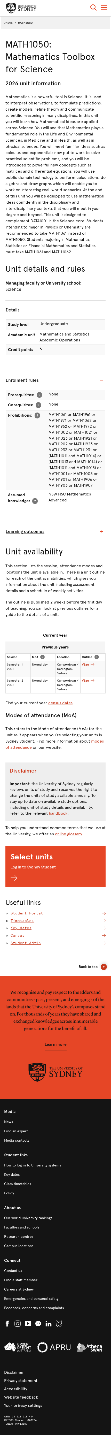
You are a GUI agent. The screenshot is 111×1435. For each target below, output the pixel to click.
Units (8, 23)
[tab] (55, 310)
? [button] (39, 395)
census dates (60, 702)
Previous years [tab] (55, 647)
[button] (93, 8)
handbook (58, 813)
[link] (55, 1122)
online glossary (68, 833)
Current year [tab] (55, 635)
